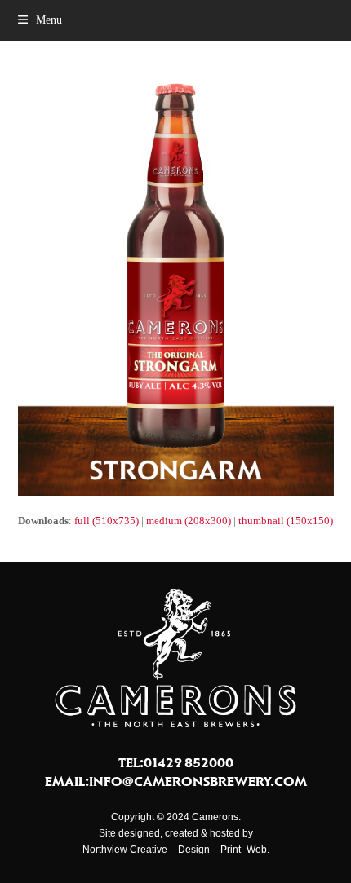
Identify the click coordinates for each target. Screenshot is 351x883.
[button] (40, 20)
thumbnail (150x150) (285, 520)
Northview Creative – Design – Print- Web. (175, 849)
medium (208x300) (188, 520)
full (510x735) (106, 520)
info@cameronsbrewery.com (198, 781)
